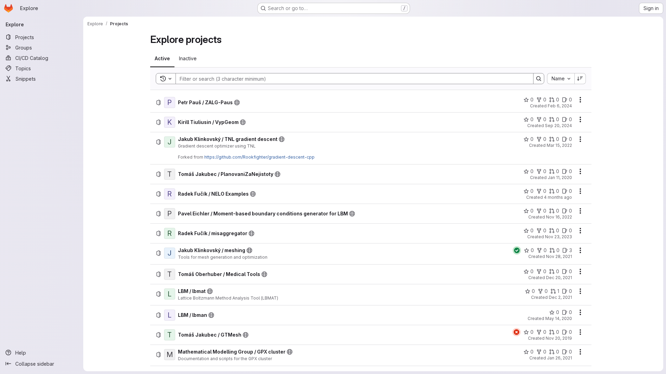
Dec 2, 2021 (560, 297)
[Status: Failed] (516, 332)
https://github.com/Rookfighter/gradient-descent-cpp (259, 157)
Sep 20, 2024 (558, 125)
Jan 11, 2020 (560, 177)
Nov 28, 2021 (559, 256)
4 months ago (558, 197)
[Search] (538, 78)
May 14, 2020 (558, 318)
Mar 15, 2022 (559, 145)
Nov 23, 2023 (558, 236)
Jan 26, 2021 (559, 357)
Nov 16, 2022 (559, 217)
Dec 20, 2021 (559, 277)
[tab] (162, 58)
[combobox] (560, 78)
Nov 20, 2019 (559, 338)
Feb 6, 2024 (560, 105)
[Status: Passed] (517, 250)
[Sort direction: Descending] (580, 78)
